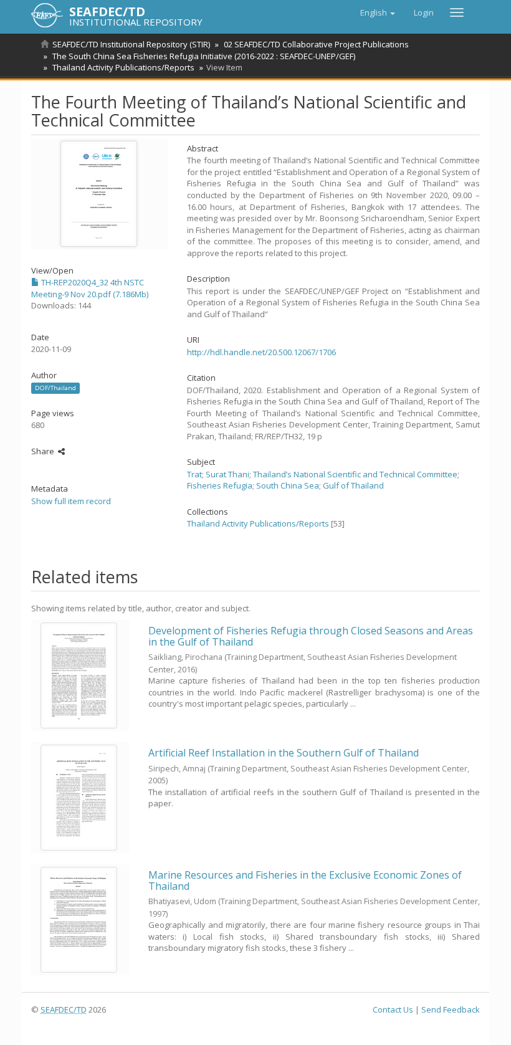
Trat (194, 474)
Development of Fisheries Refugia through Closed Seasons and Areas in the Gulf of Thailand (310, 636)
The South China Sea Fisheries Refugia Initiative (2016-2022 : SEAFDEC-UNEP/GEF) (203, 56)
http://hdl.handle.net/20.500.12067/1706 (261, 352)
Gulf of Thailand (353, 485)
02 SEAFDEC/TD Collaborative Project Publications (316, 44)
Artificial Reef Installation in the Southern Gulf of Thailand (283, 753)
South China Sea (287, 485)
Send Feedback (450, 1009)
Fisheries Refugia (219, 485)
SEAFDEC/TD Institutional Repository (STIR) (131, 44)
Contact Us (393, 1009)
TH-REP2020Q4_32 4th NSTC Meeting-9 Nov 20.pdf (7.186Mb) (89, 288)
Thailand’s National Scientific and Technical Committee (355, 474)
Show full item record (71, 501)
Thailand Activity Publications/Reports (123, 67)
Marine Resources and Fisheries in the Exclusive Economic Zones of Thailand (305, 880)
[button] (377, 12)
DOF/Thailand (55, 388)
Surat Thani (227, 474)
